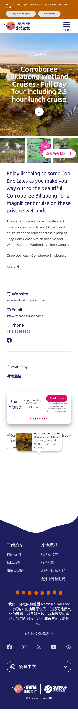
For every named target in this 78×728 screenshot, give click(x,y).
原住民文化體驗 (37, 634)
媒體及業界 (49, 554)
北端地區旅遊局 (53, 571)
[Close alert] (73, 4)
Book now (57, 398)
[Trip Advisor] (68, 647)
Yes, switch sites (21, 13)
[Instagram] (24, 647)
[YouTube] (53, 647)
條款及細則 (15, 571)
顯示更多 (13, 266)
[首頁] (16, 26)
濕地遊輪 (14, 376)
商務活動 (48, 562)
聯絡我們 (14, 554)
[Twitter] (39, 647)
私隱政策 (14, 562)
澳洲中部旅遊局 (53, 579)
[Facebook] (9, 647)
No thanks (49, 13)
